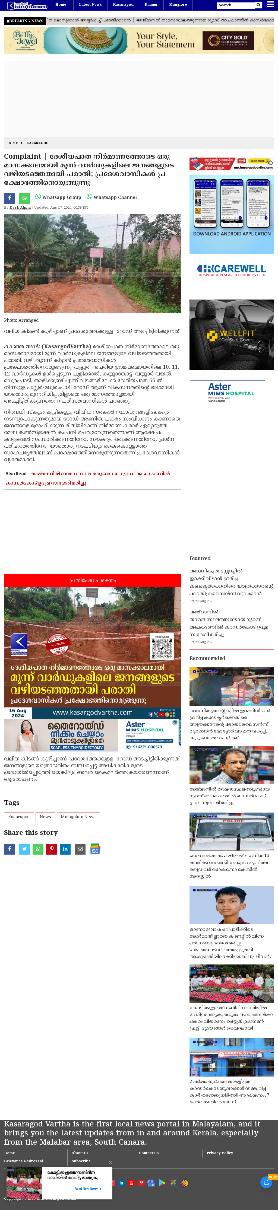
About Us (80, 1153)
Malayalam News (78, 817)
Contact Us (149, 1153)
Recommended (207, 658)
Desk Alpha (20, 208)
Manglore (178, 5)
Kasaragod (123, 5)
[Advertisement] (139, 99)
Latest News (90, 5)
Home (60, 5)
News (45, 817)
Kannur (151, 5)
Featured (200, 559)
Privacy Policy (220, 1153)
